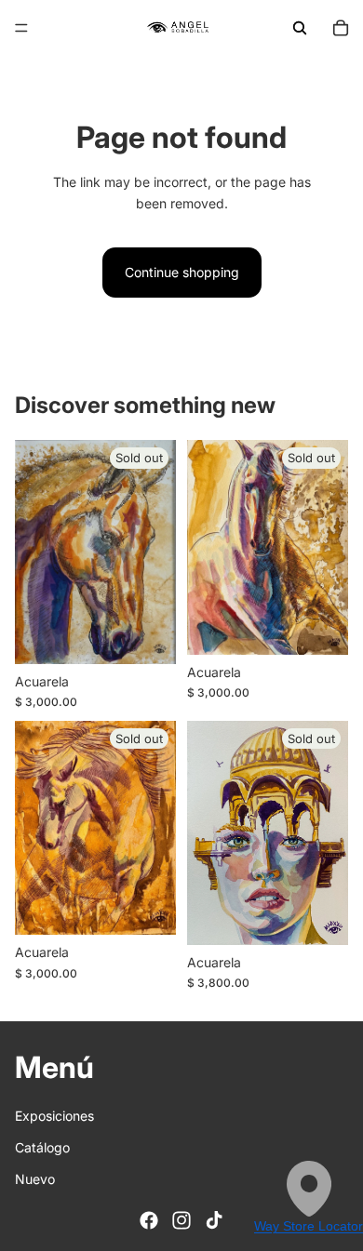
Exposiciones (54, 1116)
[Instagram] (181, 1220)
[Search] (299, 27)
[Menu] (21, 28)
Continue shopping (182, 272)
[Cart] (340, 27)
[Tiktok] (214, 1220)
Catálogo (42, 1147)
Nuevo (35, 1180)
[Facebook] (149, 1220)
